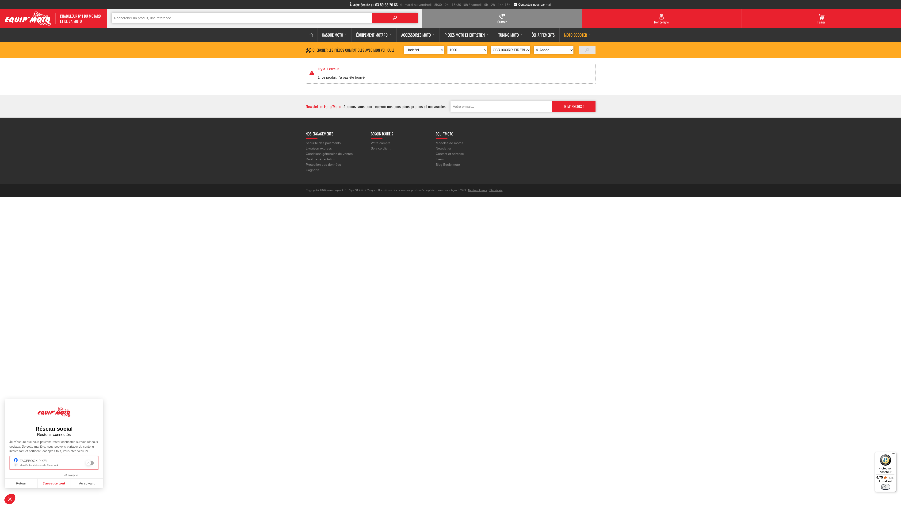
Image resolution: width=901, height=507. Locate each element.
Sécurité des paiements (323, 143)
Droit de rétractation (320, 159)
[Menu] (893, 454)
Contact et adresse (450, 154)
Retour (21, 483)
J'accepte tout (53, 483)
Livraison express (319, 148)
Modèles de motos (449, 143)
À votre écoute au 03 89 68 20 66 (374, 5)
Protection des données (323, 164)
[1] (587, 50)
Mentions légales (477, 190)
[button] (9, 499)
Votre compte (380, 143)
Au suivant (87, 483)
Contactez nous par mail (534, 4)
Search (395, 18)
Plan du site (496, 190)
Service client (380, 148)
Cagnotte (312, 170)
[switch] (885, 487)
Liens (440, 159)
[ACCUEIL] (311, 35)
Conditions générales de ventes (329, 154)
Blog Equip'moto (448, 164)
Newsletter (443, 148)
